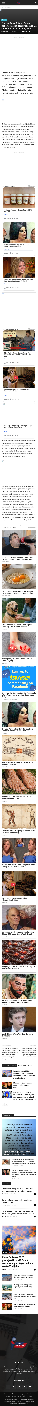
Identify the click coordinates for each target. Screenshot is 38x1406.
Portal (4, 1205)
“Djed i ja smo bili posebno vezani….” (17, 1152)
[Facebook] (8, 1387)
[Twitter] (14, 1387)
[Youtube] (30, 1387)
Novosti (8, 7)
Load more (18, 1221)
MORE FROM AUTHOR (25, 1066)
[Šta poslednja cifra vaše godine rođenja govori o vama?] (7, 1085)
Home (3, 7)
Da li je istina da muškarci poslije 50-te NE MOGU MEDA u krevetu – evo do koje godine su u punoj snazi (24, 1161)
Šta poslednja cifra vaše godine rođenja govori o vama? (22, 1085)
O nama (14, 1396)
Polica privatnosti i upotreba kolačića (21, 1394)
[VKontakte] (24, 1387)
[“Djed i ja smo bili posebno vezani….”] (19, 1137)
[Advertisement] (19, 53)
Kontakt (8, 1396)
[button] (35, 2)
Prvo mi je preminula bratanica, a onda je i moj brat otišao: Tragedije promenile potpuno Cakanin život (27, 1053)
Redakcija (6, 31)
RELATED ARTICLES (9, 1066)
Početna (6, 1394)
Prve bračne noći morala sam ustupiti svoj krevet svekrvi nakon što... (25, 1296)
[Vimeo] (19, 1387)
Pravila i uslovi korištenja (25, 1396)
